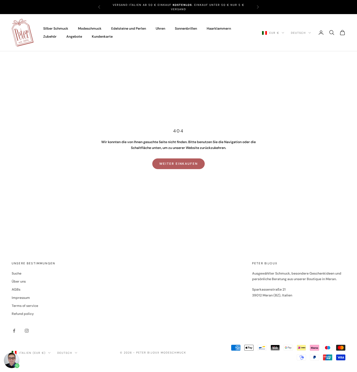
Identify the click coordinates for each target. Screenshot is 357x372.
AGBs (16, 289)
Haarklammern (219, 28)
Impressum (21, 297)
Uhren (160, 28)
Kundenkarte (102, 36)
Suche (16, 273)
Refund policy (23, 313)
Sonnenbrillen (186, 28)
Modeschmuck (90, 28)
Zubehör (50, 36)
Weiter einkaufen (178, 164)
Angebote (74, 36)
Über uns (19, 281)
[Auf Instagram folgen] (26, 330)
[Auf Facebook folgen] (14, 330)
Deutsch (298, 33)
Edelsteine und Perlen (128, 28)
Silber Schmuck (55, 28)
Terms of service (25, 305)
